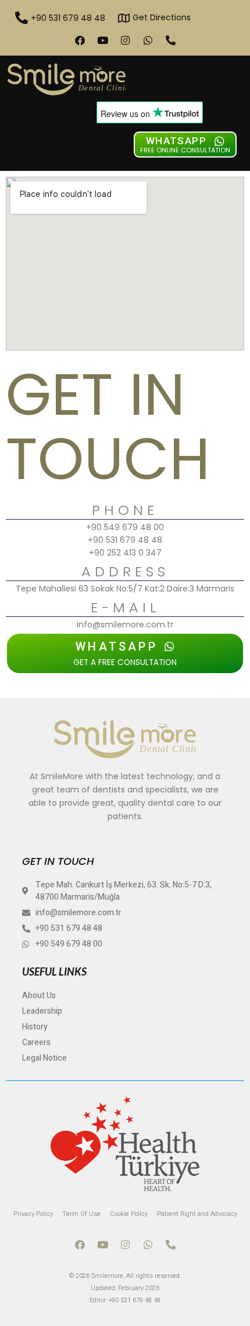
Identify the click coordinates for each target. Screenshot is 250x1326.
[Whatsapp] (148, 40)
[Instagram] (125, 40)
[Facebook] (80, 40)
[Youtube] (102, 40)
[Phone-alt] (170, 40)
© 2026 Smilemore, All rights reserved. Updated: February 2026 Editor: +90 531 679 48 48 (125, 1288)
